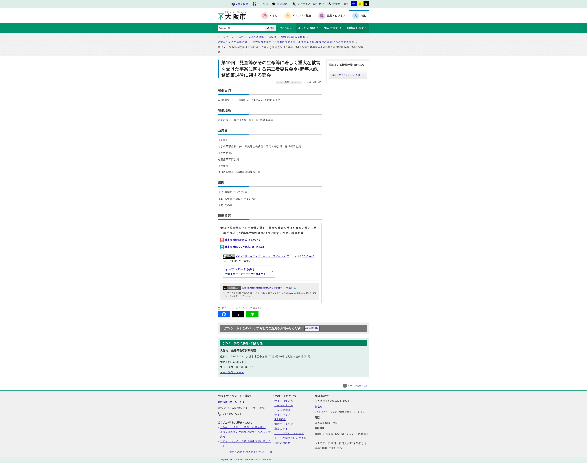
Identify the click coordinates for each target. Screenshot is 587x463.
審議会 (273, 37)
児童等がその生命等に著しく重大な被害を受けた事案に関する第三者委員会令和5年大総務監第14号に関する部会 (286, 42)
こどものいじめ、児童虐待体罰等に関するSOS (245, 443)
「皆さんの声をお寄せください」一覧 (249, 452)
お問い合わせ (282, 442)
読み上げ (282, 3)
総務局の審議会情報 (293, 37)
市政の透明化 (256, 37)
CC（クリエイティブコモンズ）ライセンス (261, 256)
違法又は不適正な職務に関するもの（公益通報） (245, 434)
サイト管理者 (282, 410)
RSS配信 (280, 419)
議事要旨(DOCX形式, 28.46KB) (244, 247)
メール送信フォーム (232, 372)
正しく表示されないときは (290, 438)
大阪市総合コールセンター (232, 402)
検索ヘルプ (286, 28)
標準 (321, 3)
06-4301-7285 (232, 413)
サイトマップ (282, 414)
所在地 (318, 406)
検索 (272, 28)
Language (242, 3)
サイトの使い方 (283, 400)
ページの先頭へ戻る (358, 385)
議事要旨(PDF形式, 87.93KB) (243, 239)
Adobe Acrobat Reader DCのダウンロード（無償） (267, 288)
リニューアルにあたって (289, 433)
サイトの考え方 (283, 405)
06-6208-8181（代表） (327, 423)
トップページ (226, 37)
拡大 (315, 3)
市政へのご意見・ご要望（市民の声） (243, 427)
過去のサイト (282, 428)
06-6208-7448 (237, 362)
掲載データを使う (285, 424)
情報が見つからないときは (346, 75)
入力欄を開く (313, 328)
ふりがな (263, 3)
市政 (240, 37)
